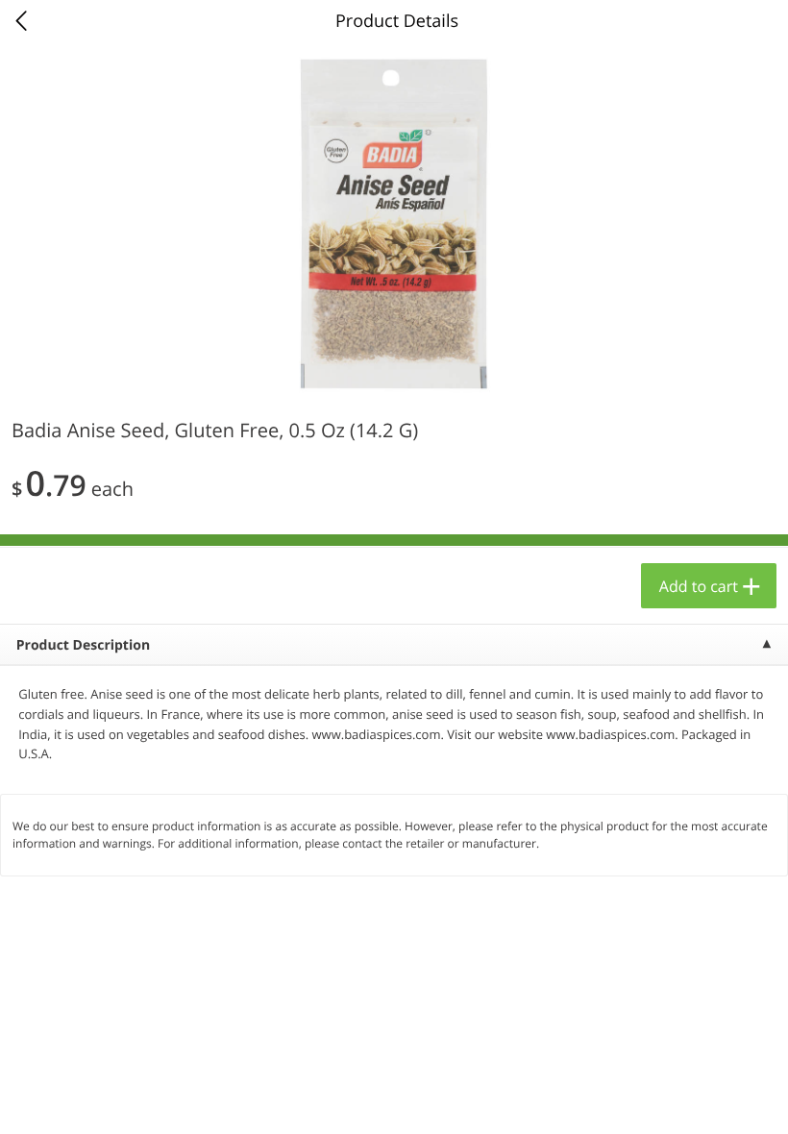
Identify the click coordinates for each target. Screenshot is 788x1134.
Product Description (83, 645)
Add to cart (698, 586)
